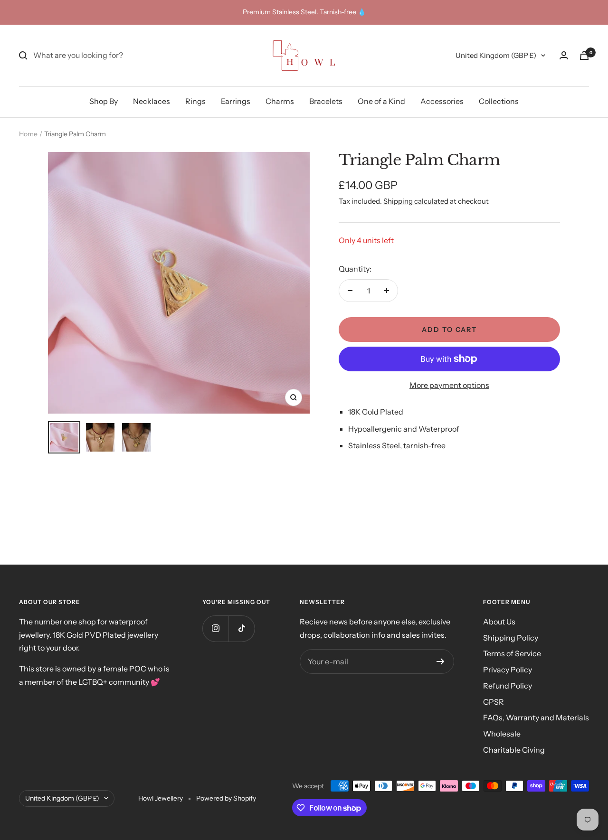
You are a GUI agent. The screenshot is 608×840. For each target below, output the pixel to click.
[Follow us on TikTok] (241, 628)
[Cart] (584, 55)
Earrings (235, 101)
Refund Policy (507, 685)
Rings (195, 101)
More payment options (449, 385)
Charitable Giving (514, 750)
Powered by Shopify (226, 798)
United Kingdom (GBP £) (496, 55)
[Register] (441, 661)
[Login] (564, 55)
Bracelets (325, 101)
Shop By (103, 101)
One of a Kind (381, 101)
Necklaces (151, 101)
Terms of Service (512, 653)
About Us (499, 621)
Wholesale (502, 733)
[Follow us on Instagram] (215, 628)
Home (28, 134)
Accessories (442, 101)
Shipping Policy (510, 637)
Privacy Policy (507, 669)
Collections (499, 101)
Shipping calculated (415, 201)
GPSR (493, 702)
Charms (280, 101)
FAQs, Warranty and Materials (536, 717)
